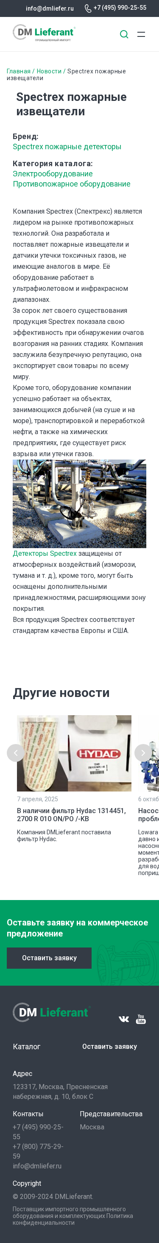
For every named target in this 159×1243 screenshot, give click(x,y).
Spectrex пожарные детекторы (67, 146)
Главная (19, 71)
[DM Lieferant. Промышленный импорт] (44, 39)
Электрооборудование (53, 173)
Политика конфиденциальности (73, 1219)
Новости (49, 71)
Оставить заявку (49, 958)
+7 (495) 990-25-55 (120, 7)
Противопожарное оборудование (72, 183)
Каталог (26, 1046)
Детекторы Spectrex (45, 553)
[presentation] (16, 753)
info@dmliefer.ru (50, 8)
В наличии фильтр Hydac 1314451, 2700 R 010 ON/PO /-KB (71, 815)
